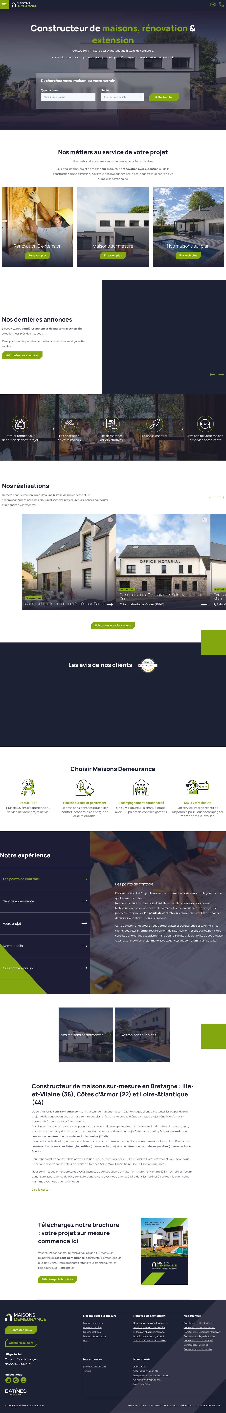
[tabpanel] (158, 912)
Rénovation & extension (38, 246)
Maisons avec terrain (94, 1366)
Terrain (87, 1370)
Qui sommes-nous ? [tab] (18, 968)
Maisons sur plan (92, 1327)
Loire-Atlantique (179, 1159)
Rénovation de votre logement (150, 1323)
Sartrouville (167, 1176)
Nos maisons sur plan (188, 246)
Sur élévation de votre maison (149, 1340)
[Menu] (4, 4)
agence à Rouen (68, 1181)
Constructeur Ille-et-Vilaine (198, 1323)
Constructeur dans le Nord (198, 1340)
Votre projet (139, 1366)
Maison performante (94, 1336)
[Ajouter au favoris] (193, 303)
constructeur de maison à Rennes (77, 1164)
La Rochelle (171, 1171)
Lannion (146, 1164)
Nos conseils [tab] (13, 945)
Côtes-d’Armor (155, 1159)
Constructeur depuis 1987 (147, 1379)
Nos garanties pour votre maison (151, 1375)
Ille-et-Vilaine (136, 1159)
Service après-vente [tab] (18, 901)
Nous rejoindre (141, 1383)
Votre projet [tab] (12, 923)
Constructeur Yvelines (196, 1344)
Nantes (160, 1164)
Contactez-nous (21, 1330)
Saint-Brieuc (132, 1164)
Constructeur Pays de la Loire (199, 1336)
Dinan (119, 1164)
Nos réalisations (92, 1331)
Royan (187, 1171)
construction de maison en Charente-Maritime (130, 1171)
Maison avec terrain (169, 336)
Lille (132, 1176)
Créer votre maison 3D (145, 1370)
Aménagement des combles (149, 1327)
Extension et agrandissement (149, 1331)
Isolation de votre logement (148, 1336)
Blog (86, 1340)
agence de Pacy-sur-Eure (70, 1176)
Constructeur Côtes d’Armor (199, 1327)
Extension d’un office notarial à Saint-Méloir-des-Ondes (160, 596)
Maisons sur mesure (113, 246)
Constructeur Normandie (198, 1349)
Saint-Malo (107, 1164)
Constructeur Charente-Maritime (202, 1331)
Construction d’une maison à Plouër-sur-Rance (65, 603)
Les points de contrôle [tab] (21, 879)
